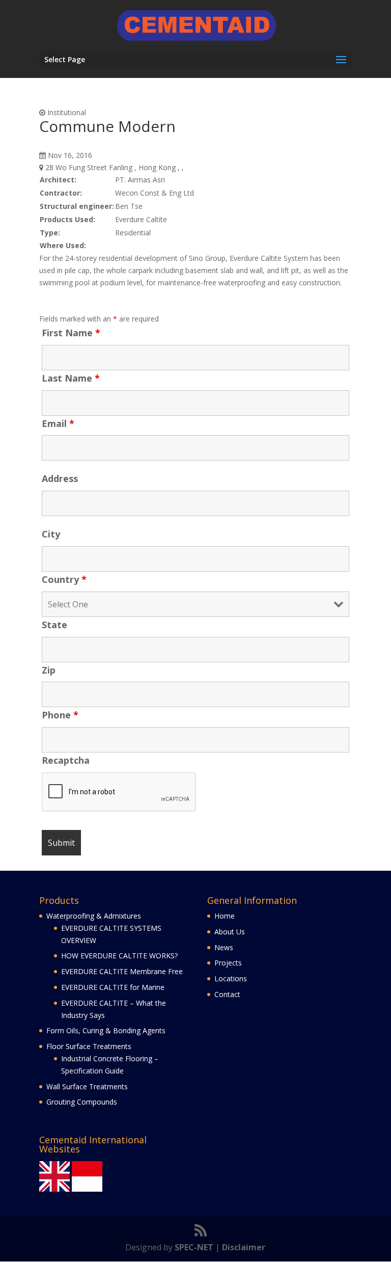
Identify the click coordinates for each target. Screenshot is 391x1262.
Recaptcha (66, 760)
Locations (230, 978)
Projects (228, 963)
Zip (48, 670)
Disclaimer (243, 1247)
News (223, 947)
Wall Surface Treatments (87, 1086)
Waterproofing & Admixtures (93, 916)
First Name (71, 333)
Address (60, 478)
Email (58, 423)
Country (64, 579)
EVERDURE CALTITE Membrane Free (122, 971)
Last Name (71, 378)
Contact (227, 994)
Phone (60, 715)
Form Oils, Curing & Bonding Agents (105, 1030)
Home (224, 916)
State (54, 625)
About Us (229, 931)
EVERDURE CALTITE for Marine (112, 987)
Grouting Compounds (81, 1102)
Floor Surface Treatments (88, 1046)
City (51, 534)
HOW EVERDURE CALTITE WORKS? (119, 955)
